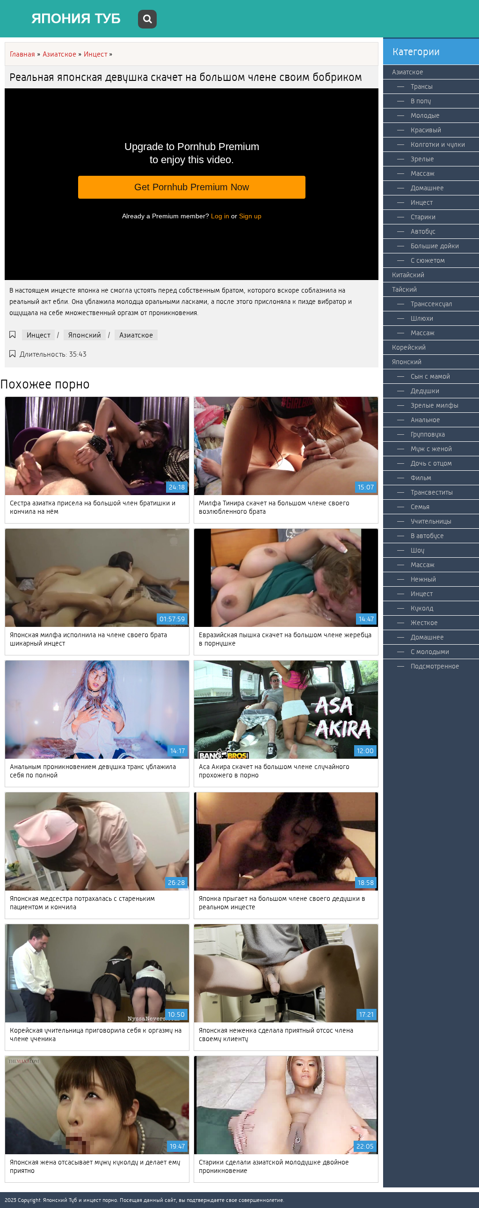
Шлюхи (422, 318)
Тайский (404, 289)
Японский (84, 335)
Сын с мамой (430, 376)
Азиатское (136, 335)
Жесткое (424, 622)
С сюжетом (428, 260)
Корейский (409, 347)
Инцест (38, 335)
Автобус (423, 231)
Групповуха (428, 434)
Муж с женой (431, 449)
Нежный (423, 579)
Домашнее (427, 188)
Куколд (422, 608)
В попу (421, 101)
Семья (420, 507)
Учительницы (431, 521)
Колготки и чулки (438, 144)
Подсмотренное (435, 666)
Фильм (421, 478)
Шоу (417, 550)
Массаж (423, 173)
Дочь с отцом (431, 463)
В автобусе (427, 536)
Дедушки (425, 391)
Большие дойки (435, 246)
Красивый (426, 130)
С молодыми (430, 651)
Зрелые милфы (434, 405)
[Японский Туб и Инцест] (70, 18)
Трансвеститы (432, 492)
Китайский (408, 275)
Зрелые (422, 159)
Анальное (425, 420)
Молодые (425, 115)
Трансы (422, 86)
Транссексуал (431, 304)
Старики (423, 217)
